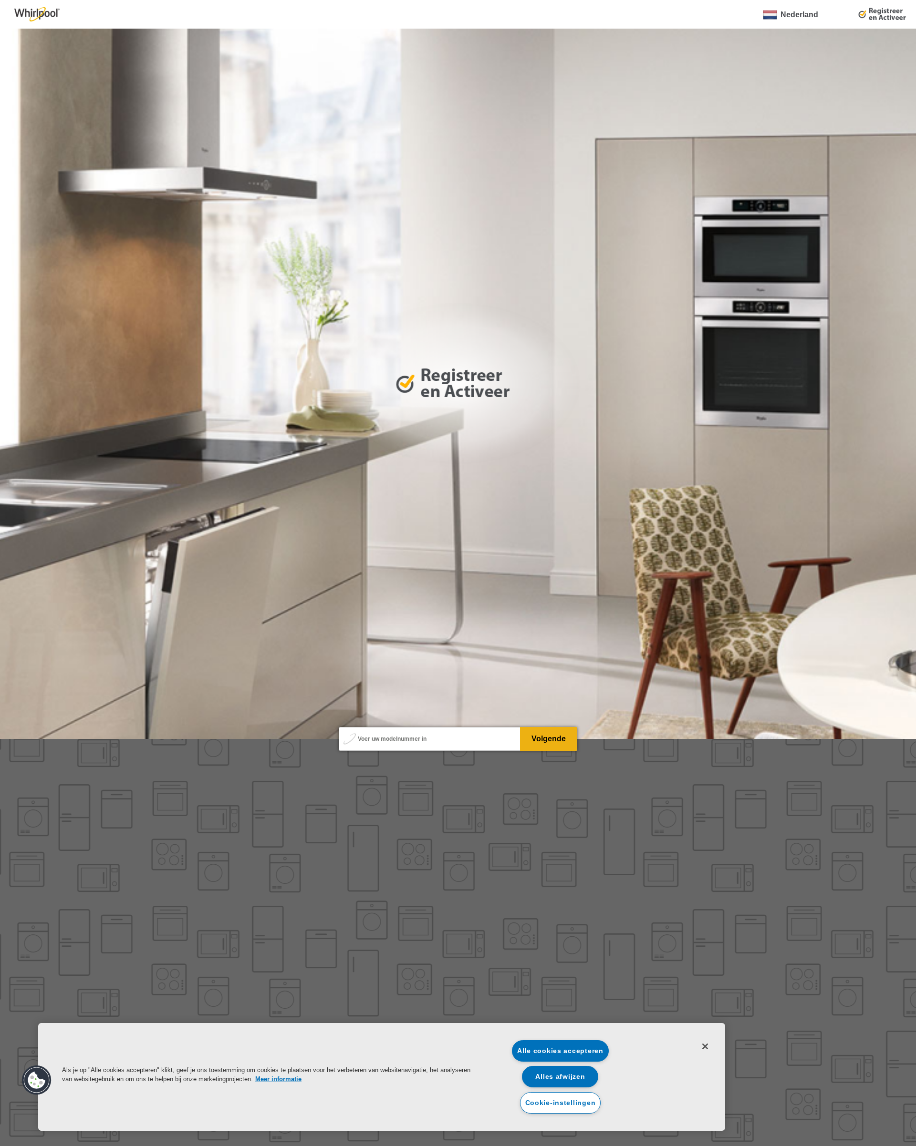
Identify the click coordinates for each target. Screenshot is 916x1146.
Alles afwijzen (560, 1076)
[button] (36, 1080)
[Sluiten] (705, 1046)
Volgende (548, 739)
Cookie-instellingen (560, 1102)
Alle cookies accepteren (560, 1050)
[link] (37, 14)
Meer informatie (278, 1079)
